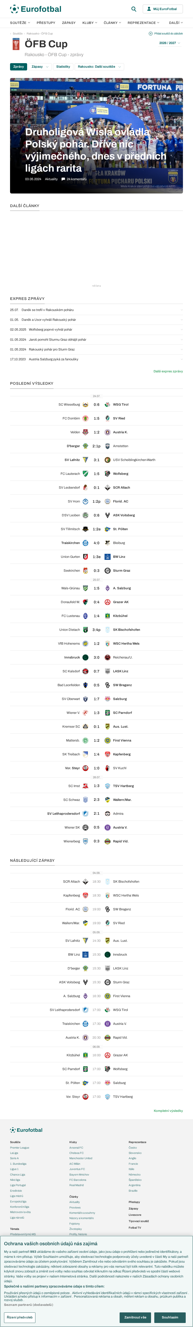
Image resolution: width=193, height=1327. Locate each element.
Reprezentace (142, 23)
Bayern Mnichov (79, 1174)
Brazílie (133, 1190)
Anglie (132, 1158)
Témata (14, 1228)
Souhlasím (170, 1317)
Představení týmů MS (23, 1234)
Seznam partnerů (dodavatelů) (28, 1305)
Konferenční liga (19, 1206)
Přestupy (46, 23)
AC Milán (74, 1163)
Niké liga (15, 1179)
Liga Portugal (18, 1185)
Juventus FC (77, 1168)
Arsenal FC (76, 1147)
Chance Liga (17, 1174)
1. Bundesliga (18, 1163)
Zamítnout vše (135, 1317)
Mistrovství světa (20, 1212)
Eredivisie (16, 1190)
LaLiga (14, 1152)
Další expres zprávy (168, 371)
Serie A (14, 1158)
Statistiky (63, 66)
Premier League (19, 1147)
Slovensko (135, 1152)
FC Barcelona (77, 1179)
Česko (133, 1147)
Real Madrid (76, 1185)
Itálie (131, 1168)
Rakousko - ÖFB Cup (40, 33)
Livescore (135, 1214)
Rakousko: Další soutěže (97, 66)
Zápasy (69, 23)
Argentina (134, 1185)
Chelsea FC (76, 1152)
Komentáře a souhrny (82, 1212)
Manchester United (80, 1158)
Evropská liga (18, 1201)
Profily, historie (78, 1234)
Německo (134, 1174)
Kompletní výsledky (168, 1111)
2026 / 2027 (167, 43)
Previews (75, 1207)
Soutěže (18, 23)
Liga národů (17, 1217)
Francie (133, 1163)
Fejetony (74, 1223)
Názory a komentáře (81, 1218)
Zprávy (18, 66)
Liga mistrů (16, 1195)
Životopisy (75, 1228)
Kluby (88, 23)
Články (73, 1196)
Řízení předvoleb (20, 1317)
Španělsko (135, 1179)
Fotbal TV (135, 1227)
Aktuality (74, 1201)
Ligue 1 (14, 1168)
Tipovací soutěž (139, 1221)
